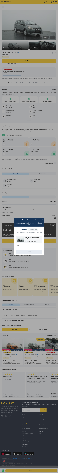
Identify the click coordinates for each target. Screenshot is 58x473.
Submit (29, 251)
